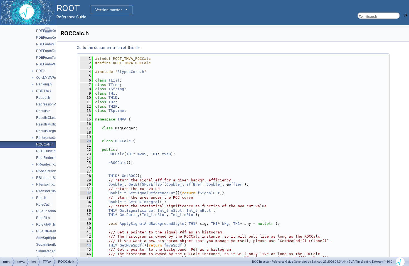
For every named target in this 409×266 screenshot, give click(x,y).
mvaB (166, 154)
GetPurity (130, 215)
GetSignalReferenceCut (152, 193)
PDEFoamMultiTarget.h (53, 44)
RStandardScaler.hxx (52, 178)
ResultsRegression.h (52, 131)
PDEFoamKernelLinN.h (54, 31)
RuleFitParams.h (48, 231)
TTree (114, 85)
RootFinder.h (46, 158)
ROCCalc (123, 141)
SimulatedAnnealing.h (53, 251)
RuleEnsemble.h (48, 211)
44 (85, 245)
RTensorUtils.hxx (49, 191)
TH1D (113, 97)
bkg (225, 223)
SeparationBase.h (49, 245)
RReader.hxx (46, 164)
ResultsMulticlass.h (50, 124)
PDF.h (40, 71)
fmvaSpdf (173, 245)
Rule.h (41, 198)
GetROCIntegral (144, 202)
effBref (194, 184)
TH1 (112, 93)
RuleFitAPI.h (45, 224)
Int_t (163, 210)
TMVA (121, 119)
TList (114, 80)
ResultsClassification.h (53, 118)
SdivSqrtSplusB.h (49, 238)
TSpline (116, 111)
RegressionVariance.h (53, 104)
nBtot (205, 210)
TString (116, 89)
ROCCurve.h (46, 151)
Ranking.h (44, 84)
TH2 (112, 102)
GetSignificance (136, 210)
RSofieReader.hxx (50, 171)
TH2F (113, 106)
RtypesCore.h (130, 72)
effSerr (236, 184)
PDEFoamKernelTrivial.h (55, 38)
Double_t (117, 184)
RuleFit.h (43, 218)
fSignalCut (209, 193)
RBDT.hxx (43, 91)
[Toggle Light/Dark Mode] (406, 15)
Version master (108, 10)
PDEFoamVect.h (48, 64)
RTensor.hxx (45, 184)
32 (85, 193)
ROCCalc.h (44, 144)
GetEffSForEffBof (146, 184)
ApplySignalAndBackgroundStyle (152, 223)
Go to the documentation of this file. (109, 47)
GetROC (128, 176)
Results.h (43, 111)
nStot (176, 210)
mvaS (141, 154)
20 (85, 141)
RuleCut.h (43, 204)
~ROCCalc (117, 163)
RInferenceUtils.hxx (51, 138)
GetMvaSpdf (131, 245)
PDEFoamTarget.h (50, 51)
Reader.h (43, 98)
